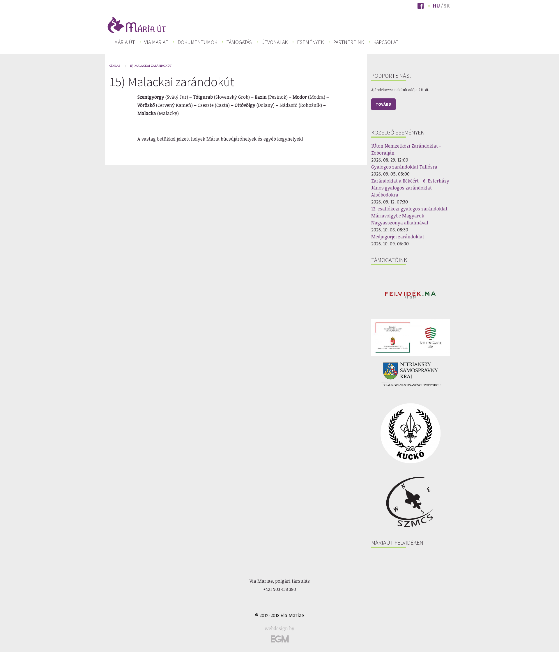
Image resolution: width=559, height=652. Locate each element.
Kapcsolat (385, 42)
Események (310, 42)
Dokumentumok (197, 42)
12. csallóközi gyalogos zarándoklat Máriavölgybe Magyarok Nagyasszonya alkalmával (409, 215)
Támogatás (239, 42)
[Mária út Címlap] (137, 24)
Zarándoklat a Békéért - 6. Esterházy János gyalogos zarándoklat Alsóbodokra (410, 188)
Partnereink (348, 42)
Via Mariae (156, 42)
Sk (447, 5)
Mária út (124, 42)
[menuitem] (124, 42)
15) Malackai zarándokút (151, 65)
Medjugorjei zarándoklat (397, 236)
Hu (436, 5)
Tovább (383, 104)
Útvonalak (274, 42)
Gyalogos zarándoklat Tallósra (404, 167)
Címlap (114, 65)
